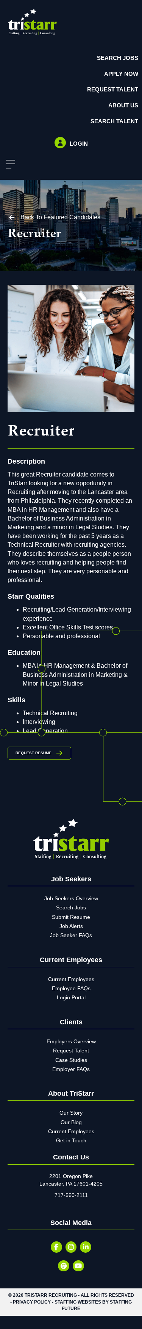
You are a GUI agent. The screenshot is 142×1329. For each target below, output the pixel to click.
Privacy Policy (32, 1302)
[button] (8, 164)
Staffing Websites (78, 1302)
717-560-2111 (71, 1195)
